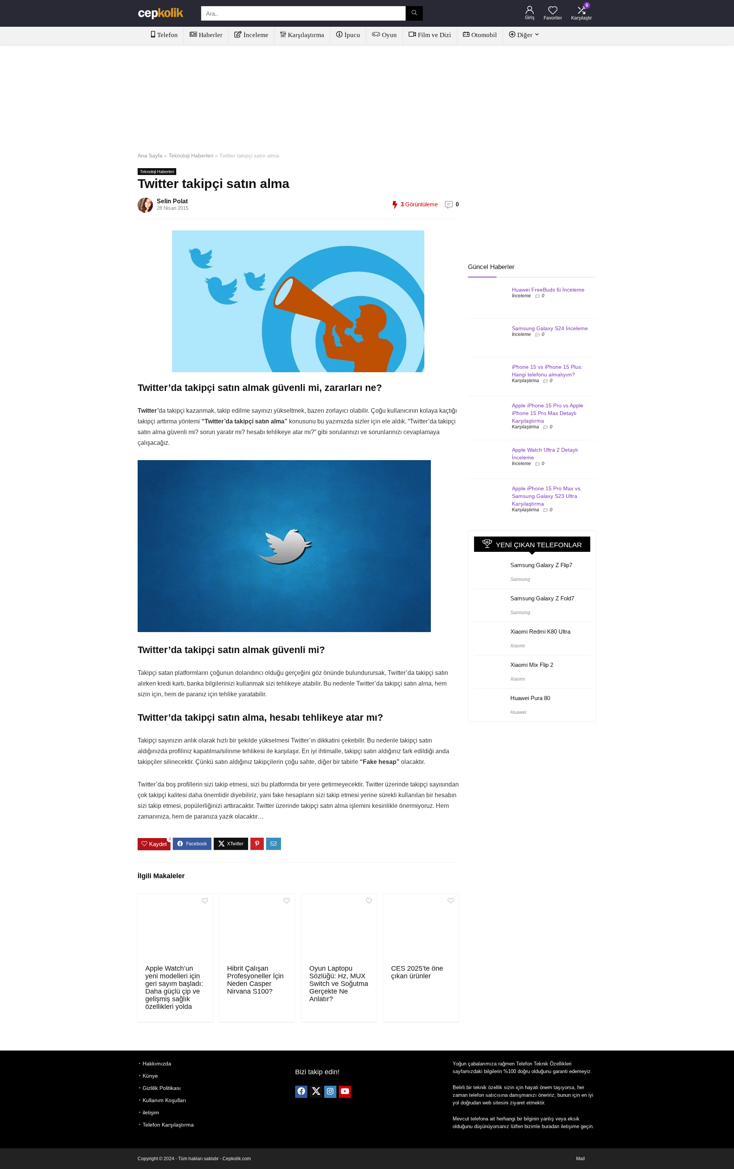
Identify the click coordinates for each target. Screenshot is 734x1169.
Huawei (518, 712)
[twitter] (316, 1092)
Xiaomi (517, 646)
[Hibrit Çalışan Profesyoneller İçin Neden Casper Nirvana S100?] (257, 928)
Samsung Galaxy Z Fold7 (542, 598)
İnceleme (256, 35)
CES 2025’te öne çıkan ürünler (417, 972)
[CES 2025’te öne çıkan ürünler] (421, 928)
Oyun (389, 35)
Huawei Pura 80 (530, 698)
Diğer (525, 35)
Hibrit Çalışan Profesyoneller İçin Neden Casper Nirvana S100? (255, 980)
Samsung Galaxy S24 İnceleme (550, 328)
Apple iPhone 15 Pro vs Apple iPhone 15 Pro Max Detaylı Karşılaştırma (547, 413)
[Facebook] (301, 1092)
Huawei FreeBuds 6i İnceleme (548, 290)
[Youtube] (345, 1092)
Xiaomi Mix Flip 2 (531, 665)
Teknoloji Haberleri (191, 155)
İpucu (352, 35)
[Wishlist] (552, 11)
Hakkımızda (157, 1063)
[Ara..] (414, 13)
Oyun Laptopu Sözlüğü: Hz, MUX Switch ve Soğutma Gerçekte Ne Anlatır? (338, 984)
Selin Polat (172, 201)
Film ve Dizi (434, 35)
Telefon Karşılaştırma (168, 1125)
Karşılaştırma (306, 35)
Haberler (210, 35)
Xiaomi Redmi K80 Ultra (540, 631)
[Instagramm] (330, 1092)
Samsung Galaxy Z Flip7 (541, 565)
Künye (150, 1076)
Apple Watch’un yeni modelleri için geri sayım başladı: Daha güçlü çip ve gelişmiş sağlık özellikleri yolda (174, 987)
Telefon (167, 35)
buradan (550, 1126)
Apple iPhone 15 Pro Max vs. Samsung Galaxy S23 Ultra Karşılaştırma (547, 496)
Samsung (520, 579)
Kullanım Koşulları (164, 1100)
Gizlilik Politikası (162, 1088)
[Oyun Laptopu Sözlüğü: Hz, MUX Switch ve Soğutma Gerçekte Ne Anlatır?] (339, 928)
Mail (580, 1158)
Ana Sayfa (150, 155)
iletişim (151, 1112)
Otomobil (484, 35)
